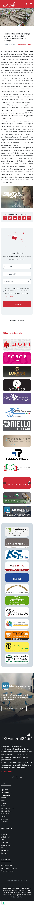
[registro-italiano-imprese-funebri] (17, 463)
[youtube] (21, 777)
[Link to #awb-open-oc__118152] (27, 4)
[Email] (28, 218)
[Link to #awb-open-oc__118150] (31, 4)
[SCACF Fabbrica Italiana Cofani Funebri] (17, 353)
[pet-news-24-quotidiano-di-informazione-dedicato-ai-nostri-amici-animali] (17, 493)
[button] (4, 483)
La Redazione (22, 44)
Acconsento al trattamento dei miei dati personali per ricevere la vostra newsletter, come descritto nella (17, 292)
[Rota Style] (17, 436)
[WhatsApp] (19, 218)
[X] (10, 218)
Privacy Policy (10, 296)
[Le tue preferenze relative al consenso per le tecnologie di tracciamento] (3, 903)
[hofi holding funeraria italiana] (17, 340)
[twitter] (17, 777)
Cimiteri (29, 44)
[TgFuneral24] (8, 3)
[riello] (17, 420)
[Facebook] (5, 218)
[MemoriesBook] (17, 686)
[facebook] (13, 777)
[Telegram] (24, 218)
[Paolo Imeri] (17, 380)
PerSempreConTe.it (17, 897)
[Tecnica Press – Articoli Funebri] (17, 449)
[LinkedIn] (14, 218)
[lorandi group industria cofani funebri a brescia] (17, 367)
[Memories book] (17, 702)
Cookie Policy (22, 881)
